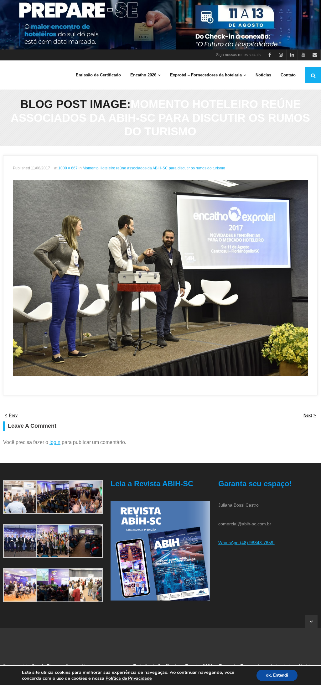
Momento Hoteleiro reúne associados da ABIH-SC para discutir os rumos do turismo (154, 168)
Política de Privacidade (129, 678)
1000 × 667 (68, 168)
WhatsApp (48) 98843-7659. (246, 542)
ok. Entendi (277, 675)
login (54, 442)
